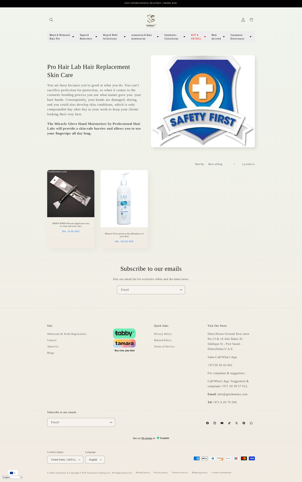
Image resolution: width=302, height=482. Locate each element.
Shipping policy (200, 472)
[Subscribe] (180, 289)
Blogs (50, 352)
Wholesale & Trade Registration (66, 333)
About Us (53, 346)
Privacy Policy (163, 333)
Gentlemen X (62, 473)
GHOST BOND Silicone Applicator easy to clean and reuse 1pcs (70, 224)
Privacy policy (161, 472)
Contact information (221, 472)
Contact (52, 340)
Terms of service (180, 472)
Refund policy (143, 472)
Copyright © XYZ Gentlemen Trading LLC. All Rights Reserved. (100, 473)
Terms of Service (164, 346)
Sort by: (200, 164)
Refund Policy (162, 340)
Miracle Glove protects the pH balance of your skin (124, 234)
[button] (51, 20)
